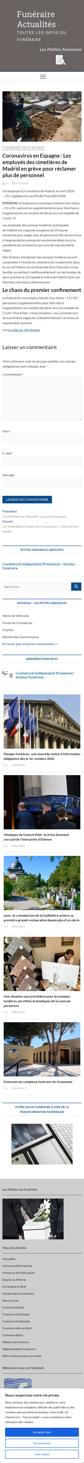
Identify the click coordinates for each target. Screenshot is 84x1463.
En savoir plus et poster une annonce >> (30, 644)
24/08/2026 (18, 765)
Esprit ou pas (10, 1300)
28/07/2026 (18, 845)
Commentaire (13, 374)
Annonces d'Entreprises (17, 1265)
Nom (6, 431)
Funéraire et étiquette (16, 1321)
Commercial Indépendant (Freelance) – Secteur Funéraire (38, 566)
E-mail (7, 453)
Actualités (8, 1259)
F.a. (7, 183)
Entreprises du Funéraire (18, 1293)
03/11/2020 (21, 183)
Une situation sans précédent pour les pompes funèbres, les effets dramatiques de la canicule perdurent (37, 1001)
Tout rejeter (42, 1454)
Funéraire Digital (13, 1307)
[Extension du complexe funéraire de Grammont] (42, 1048)
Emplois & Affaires (14, 1279)
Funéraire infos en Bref (23, 147)
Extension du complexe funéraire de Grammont (38, 1082)
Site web (8, 475)
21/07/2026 (18, 1088)
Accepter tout (42, 1432)
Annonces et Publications (18, 1272)
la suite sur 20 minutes (24, 330)
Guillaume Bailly (12, 1335)
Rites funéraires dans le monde (21, 1356)
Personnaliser (42, 1443)
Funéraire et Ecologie (15, 1314)
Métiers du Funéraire (15, 1342)
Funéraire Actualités (36, 19)
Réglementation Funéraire (18, 1349)
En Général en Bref (14, 1286)
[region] (42, 1425)
